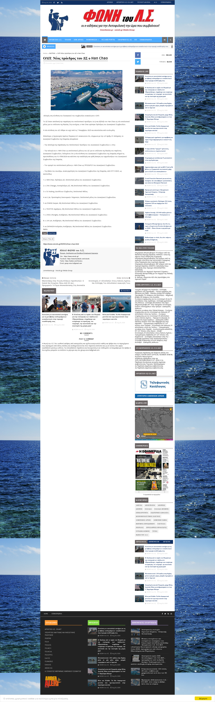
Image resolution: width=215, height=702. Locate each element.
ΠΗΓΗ (45, 229)
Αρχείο (166, 542)
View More (126, 291)
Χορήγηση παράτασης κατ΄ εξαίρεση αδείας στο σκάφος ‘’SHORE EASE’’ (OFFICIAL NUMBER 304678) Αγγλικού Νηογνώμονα (154, 355)
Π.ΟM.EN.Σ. (49, 661)
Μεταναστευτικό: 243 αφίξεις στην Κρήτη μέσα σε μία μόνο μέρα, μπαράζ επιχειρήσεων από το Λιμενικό (159, 105)
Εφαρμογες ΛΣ (125, 40)
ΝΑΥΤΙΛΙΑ (131, 46)
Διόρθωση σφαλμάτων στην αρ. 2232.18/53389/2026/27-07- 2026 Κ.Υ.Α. (149, 359)
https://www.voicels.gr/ (71, 256)
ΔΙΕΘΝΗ (139, 509)
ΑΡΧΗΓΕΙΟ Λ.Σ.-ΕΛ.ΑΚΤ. (125, 2)
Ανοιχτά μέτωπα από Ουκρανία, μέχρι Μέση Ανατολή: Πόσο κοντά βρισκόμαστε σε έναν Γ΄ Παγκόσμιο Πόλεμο (158, 117)
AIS (135, 40)
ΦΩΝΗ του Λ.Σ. (142, 535)
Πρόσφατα (141, 542)
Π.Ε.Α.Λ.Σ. (48, 645)
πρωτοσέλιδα (148, 494)
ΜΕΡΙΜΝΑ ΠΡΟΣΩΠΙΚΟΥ (145, 524)
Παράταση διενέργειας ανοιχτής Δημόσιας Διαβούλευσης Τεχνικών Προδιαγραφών (150, 363)
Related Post (49, 291)
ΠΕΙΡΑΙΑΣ (140, 527)
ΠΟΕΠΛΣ (48, 638)
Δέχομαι (203, 698)
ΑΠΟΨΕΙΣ (161, 505)
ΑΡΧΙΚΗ (110, 2)
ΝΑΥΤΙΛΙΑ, (60, 63)
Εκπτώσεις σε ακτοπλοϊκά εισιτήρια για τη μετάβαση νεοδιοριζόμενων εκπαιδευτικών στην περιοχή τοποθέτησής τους (83, 46)
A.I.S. (155, 2)
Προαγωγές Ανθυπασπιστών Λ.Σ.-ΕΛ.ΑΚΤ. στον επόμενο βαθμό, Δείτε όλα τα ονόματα (155, 682)
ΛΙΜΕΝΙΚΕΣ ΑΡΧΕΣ (143, 520)
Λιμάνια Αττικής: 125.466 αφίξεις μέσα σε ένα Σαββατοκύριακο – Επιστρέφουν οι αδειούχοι (158, 215)
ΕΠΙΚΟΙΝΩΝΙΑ (166, 2)
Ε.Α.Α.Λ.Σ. (48, 665)
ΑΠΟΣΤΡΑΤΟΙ (150, 505)
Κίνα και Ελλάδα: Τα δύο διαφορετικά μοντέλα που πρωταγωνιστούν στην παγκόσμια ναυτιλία (116, 316)
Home (45, 53)
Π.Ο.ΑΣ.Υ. (48, 648)
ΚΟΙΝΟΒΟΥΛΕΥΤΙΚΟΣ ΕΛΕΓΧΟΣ (148, 516)
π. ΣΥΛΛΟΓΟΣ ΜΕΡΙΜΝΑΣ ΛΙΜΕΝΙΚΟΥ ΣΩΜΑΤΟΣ (63, 671)
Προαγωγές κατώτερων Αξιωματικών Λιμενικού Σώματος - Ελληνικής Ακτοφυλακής (157, 192)
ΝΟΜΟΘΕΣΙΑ (91, 40)
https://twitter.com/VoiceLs (73, 261)
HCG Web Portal (108, 40)
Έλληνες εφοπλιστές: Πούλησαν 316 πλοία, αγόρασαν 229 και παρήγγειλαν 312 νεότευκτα (158, 203)
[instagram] (171, 614)
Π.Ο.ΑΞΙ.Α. (48, 651)
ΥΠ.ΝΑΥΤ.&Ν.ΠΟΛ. (143, 2)
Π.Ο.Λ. (47, 642)
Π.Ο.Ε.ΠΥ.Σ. (49, 655)
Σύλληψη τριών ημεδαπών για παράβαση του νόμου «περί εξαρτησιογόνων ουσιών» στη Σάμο (159, 140)
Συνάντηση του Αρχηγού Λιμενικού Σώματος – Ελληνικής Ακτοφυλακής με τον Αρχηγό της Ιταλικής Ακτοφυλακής (154, 273)
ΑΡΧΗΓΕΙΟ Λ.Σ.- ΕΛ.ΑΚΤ (53, 629)
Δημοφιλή (154, 542)
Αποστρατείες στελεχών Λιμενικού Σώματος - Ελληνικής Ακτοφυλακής (154, 632)
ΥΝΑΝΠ (68, 40)
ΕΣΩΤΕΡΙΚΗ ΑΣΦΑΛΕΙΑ (160, 513)
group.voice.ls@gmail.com (73, 263)
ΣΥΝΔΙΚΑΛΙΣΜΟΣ (143, 531)
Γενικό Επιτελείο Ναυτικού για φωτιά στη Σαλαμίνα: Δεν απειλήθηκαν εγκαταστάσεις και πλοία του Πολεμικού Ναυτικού (158, 181)
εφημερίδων (157, 494)
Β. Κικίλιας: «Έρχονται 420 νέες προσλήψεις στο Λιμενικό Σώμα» (152, 278)
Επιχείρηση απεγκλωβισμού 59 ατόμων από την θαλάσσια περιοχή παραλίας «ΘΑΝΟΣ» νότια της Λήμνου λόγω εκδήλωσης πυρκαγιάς (152, 255)
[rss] (61, 2)
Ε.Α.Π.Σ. (47, 658)
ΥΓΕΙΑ (155, 531)
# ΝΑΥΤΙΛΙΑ (52, 233)
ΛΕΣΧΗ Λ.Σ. (49, 668)
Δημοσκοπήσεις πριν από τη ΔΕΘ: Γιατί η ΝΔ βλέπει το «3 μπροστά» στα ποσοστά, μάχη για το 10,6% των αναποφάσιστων (159, 169)
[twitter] (58, 2)
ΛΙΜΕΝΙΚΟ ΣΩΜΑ (160, 520)
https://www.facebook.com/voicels (78, 259)
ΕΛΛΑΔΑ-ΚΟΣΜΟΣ (162, 509)
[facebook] (54, 2)
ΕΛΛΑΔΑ (148, 509)
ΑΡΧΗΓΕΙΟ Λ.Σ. (55, 40)
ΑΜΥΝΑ (139, 505)
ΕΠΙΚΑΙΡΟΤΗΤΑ (142, 513)
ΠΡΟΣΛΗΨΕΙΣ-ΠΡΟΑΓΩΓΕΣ (156, 527)
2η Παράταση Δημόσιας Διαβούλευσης (149, 366)
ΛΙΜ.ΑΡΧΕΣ (79, 40)
